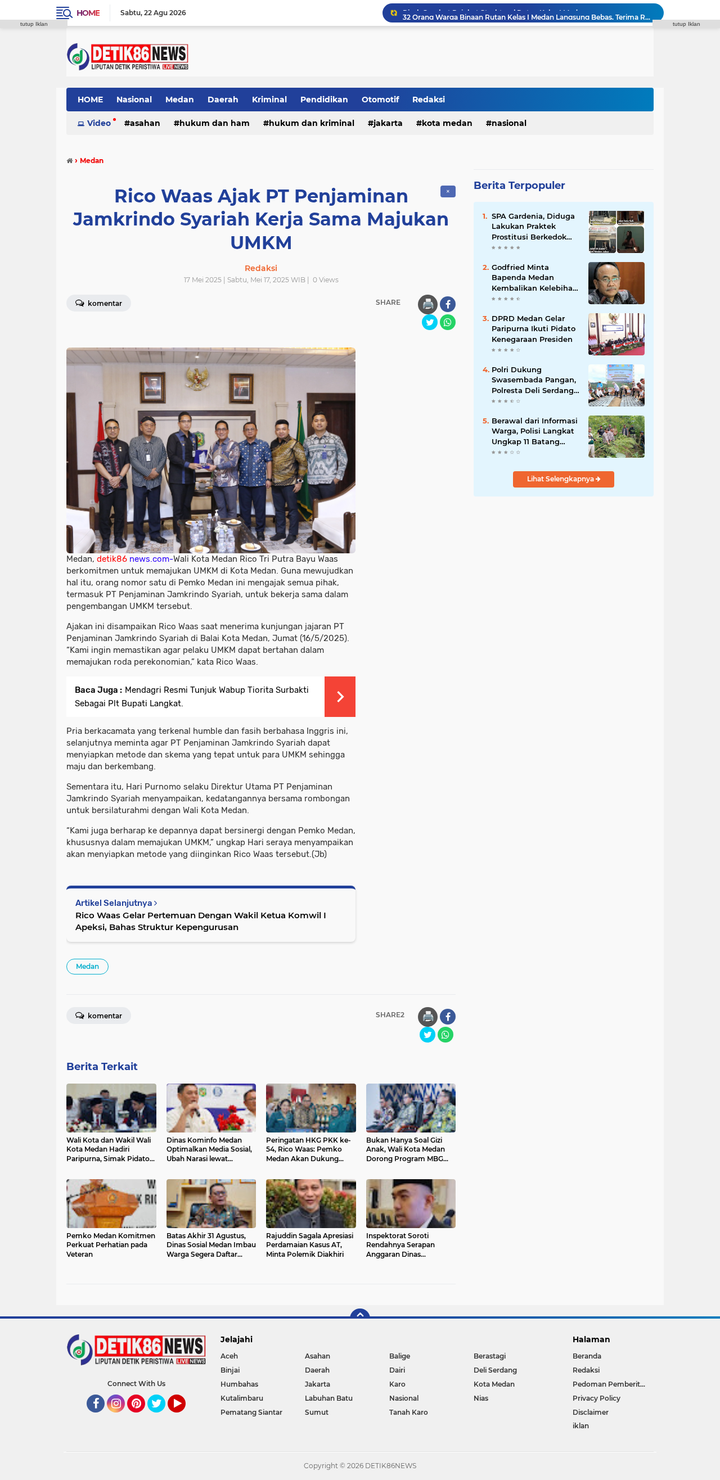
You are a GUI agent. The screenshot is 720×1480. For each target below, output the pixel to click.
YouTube (184, 1418)
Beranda (587, 1356)
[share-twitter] (430, 322)
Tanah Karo (408, 1412)
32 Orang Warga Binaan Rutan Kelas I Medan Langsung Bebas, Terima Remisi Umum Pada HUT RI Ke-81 (528, 12)
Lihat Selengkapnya (561, 479)
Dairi (397, 1370)
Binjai (230, 1370)
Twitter (161, 1418)
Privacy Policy (596, 1398)
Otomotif (380, 99)
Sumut (316, 1412)
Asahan (145, 123)
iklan (581, 1426)
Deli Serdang (495, 1370)
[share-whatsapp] (448, 322)
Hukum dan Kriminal (311, 123)
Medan (179, 99)
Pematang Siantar (251, 1412)
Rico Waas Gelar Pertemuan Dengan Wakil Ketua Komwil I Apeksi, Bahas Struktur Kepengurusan (200, 921)
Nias (481, 1398)
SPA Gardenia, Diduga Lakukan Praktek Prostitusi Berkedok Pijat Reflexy (533, 226)
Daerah (223, 99)
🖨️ (428, 304)
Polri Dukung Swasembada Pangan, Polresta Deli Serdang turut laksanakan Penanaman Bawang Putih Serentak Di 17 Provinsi (534, 380)
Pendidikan (324, 99)
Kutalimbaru (241, 1398)
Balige (399, 1356)
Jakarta (388, 123)
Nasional (134, 99)
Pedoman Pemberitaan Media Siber (613, 1384)
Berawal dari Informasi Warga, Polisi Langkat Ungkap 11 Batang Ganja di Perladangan (535, 431)
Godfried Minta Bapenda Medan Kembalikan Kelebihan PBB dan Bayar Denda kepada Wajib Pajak (535, 278)
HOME (90, 99)
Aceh (229, 1356)
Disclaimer (591, 1412)
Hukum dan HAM (214, 123)
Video (99, 123)
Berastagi (490, 1356)
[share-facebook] (448, 304)
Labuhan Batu (329, 1398)
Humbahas (239, 1384)
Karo (397, 1384)
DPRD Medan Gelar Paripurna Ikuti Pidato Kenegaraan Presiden (533, 328)
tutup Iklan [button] (34, 24)
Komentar (104, 303)
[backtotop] (360, 1318)
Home (88, 13)
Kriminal (269, 99)
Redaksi (428, 99)
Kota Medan (447, 123)
